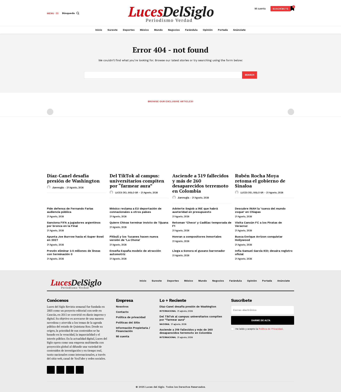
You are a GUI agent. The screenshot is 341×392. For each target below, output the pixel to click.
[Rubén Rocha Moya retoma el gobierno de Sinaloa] (264, 149)
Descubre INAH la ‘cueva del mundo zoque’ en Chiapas (260, 210)
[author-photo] (49, 187)
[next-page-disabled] (291, 112)
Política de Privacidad (271, 329)
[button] (71, 13)
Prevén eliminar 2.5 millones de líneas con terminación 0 (73, 252)
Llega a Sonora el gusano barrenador (198, 250)
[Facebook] (51, 370)
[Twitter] (70, 370)
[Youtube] (80, 370)
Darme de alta (260, 320)
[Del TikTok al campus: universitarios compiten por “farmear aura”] (139, 149)
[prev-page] (50, 112)
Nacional (164, 324)
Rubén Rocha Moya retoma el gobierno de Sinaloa (260, 181)
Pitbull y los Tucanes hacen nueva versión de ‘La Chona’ (134, 238)
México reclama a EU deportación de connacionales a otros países (135, 210)
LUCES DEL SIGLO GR (126, 192)
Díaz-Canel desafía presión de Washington (73, 178)
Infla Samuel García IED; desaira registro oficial (264, 252)
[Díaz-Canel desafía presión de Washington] (76, 149)
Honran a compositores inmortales (196, 236)
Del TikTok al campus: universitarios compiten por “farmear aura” (137, 181)
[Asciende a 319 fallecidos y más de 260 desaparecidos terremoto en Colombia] (201, 149)
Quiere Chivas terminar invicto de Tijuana (139, 222)
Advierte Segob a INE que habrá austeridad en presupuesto (195, 210)
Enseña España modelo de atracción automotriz (135, 252)
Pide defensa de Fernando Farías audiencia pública (70, 210)
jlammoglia (58, 187)
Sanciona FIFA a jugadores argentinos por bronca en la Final (74, 224)
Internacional (167, 311)
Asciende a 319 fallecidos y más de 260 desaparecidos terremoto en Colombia (200, 183)
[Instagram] (60, 370)
